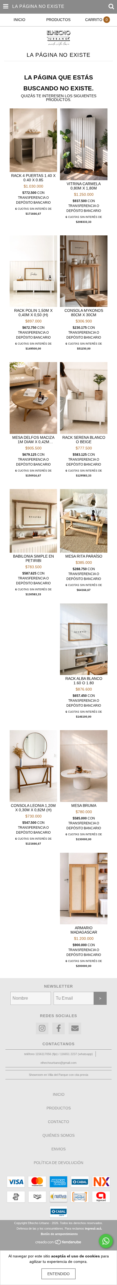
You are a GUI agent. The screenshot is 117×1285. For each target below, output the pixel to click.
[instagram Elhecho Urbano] (42, 1028)
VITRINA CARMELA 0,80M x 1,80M (84, 186)
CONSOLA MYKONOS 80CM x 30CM (83, 312)
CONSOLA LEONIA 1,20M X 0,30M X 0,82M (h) (33, 807)
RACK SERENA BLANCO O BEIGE (83, 439)
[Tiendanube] (58, 1243)
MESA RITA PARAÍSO (83, 556)
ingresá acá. (93, 1228)
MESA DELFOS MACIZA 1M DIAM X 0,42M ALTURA (33, 439)
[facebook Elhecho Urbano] (58, 1028)
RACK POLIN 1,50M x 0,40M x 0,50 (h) (33, 312)
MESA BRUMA (83, 805)
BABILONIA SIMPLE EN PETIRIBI (33, 558)
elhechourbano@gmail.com (58, 1062)
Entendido (58, 1274)
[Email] (75, 1028)
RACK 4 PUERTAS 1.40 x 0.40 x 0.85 (33, 177)
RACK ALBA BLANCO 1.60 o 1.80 (83, 680)
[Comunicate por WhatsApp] (106, 1241)
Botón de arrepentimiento (59, 1234)
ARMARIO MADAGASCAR (83, 930)
